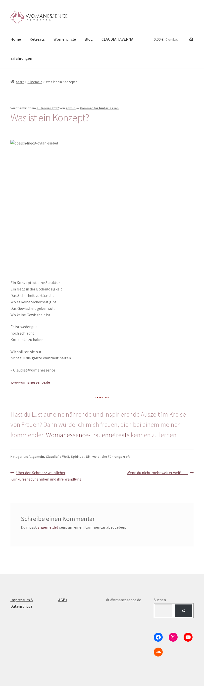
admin (71, 108)
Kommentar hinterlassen (99, 108)
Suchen (160, 599)
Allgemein (35, 82)
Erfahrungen (21, 58)
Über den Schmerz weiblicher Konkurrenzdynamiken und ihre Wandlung (46, 476)
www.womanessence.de (30, 382)
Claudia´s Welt (57, 456)
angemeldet (48, 527)
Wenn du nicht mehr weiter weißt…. (157, 473)
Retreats (37, 39)
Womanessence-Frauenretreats (87, 435)
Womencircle (64, 39)
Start (20, 82)
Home (15, 39)
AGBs (62, 599)
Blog (89, 39)
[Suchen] (184, 610)
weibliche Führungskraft (111, 456)
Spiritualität (81, 456)
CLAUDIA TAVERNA (117, 39)
